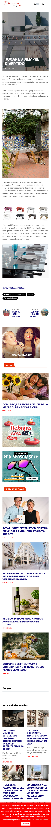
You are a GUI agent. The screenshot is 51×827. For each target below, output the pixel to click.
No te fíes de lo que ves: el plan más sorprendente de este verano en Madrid (23, 576)
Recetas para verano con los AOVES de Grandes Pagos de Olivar (22, 621)
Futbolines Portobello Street (14, 294)
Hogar (30, 294)
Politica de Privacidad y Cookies (34, 820)
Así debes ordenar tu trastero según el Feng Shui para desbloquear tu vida (37, 737)
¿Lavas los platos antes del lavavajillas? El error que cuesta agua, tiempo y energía (13, 792)
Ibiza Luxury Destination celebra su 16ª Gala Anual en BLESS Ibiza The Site (25, 531)
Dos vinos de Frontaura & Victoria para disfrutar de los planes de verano (23, 666)
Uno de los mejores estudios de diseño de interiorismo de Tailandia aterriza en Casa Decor (13, 739)
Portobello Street (10, 298)
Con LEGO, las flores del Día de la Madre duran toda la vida (25, 406)
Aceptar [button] (26, 824)
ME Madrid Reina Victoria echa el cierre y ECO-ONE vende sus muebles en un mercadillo (37, 792)
